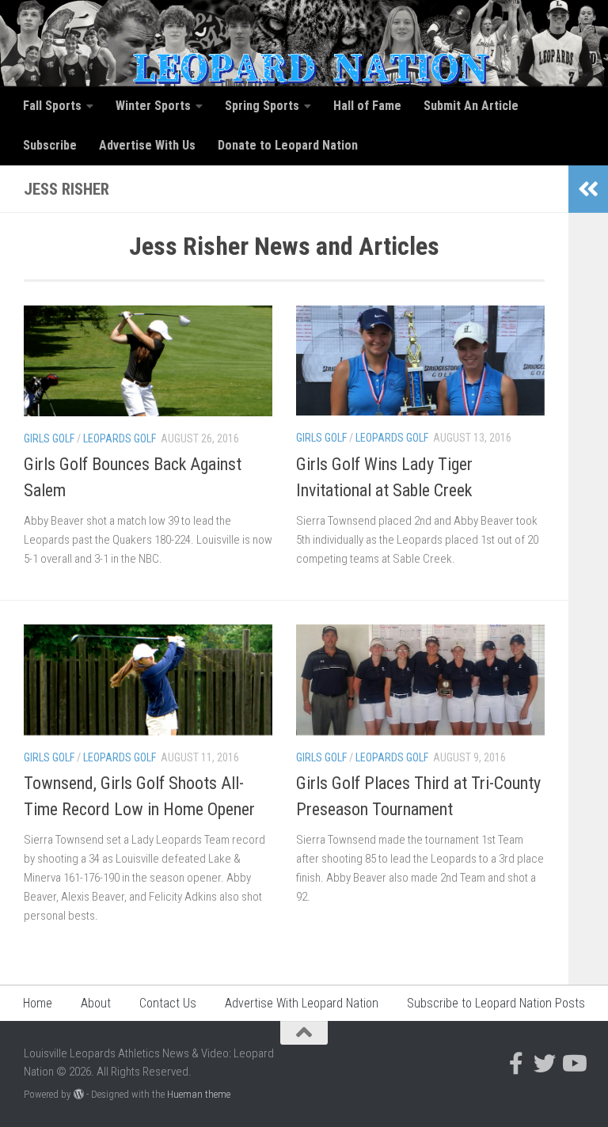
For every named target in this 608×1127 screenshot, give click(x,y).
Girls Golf (49, 438)
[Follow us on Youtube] (573, 1064)
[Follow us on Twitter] (545, 1064)
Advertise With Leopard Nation (301, 1003)
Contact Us (167, 1003)
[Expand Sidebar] (588, 189)
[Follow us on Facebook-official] (516, 1064)
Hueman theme (198, 1094)
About (96, 1003)
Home (37, 1003)
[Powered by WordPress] (79, 1094)
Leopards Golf (119, 438)
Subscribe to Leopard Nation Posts (496, 1003)
